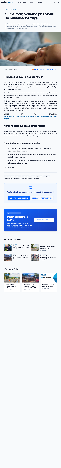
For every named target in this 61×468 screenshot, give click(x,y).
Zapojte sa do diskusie (18, 198)
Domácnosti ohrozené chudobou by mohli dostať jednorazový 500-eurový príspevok (30, 117)
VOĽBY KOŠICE (22, 2)
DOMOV (7, 9)
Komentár (39, 2)
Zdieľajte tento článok (42, 198)
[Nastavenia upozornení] (54, 2)
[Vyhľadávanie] (51, 2)
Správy (31, 2)
